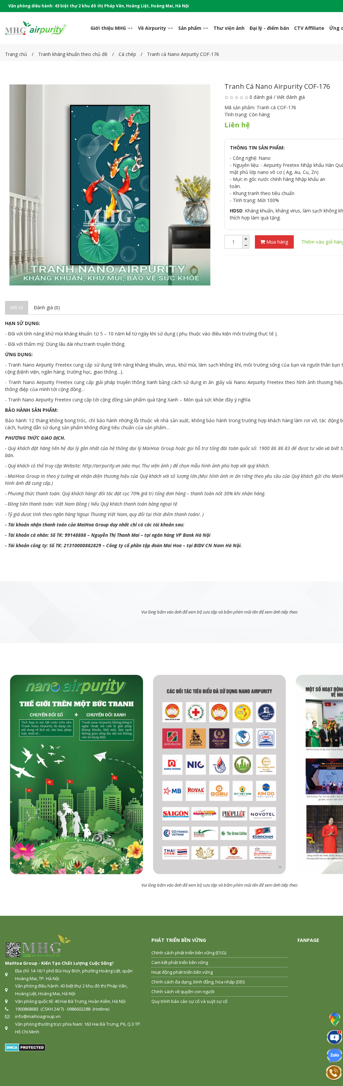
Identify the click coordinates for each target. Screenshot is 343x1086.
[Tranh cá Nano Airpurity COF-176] (109, 185)
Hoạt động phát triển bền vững (182, 972)
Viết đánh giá (291, 97)
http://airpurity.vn (101, 465)
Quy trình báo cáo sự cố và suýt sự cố (189, 1001)
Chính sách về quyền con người (182, 991)
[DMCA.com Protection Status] (25, 1047)
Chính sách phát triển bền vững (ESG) (188, 953)
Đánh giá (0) (47, 307)
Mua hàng (276, 241)
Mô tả (16, 307)
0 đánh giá (261, 97)
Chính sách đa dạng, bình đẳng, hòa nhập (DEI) (198, 982)
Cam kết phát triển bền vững (179, 962)
